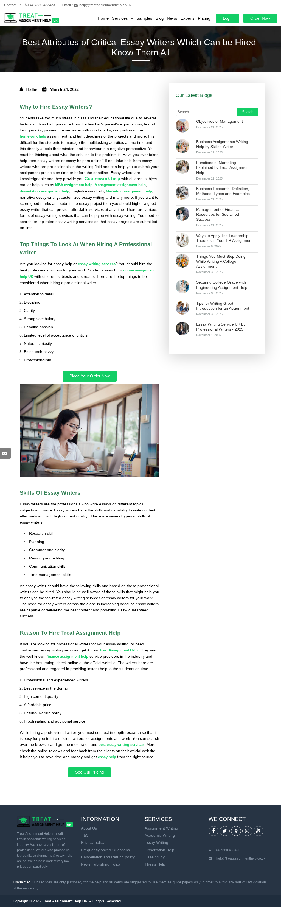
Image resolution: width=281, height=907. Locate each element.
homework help (33, 136)
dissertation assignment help (44, 191)
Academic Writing (160, 835)
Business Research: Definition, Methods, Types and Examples (223, 191)
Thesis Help (155, 864)
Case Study (155, 857)
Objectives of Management (219, 121)
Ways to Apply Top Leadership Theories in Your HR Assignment (224, 238)
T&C (85, 835)
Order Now (260, 18)
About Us (89, 828)
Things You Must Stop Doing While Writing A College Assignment (221, 261)
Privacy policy (93, 842)
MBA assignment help (73, 185)
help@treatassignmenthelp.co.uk (105, 5)
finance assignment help (67, 656)
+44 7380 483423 (41, 5)
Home (103, 18)
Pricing (204, 18)
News (172, 18)
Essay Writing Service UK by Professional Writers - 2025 (220, 326)
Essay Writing (156, 842)
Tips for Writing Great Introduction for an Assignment (222, 305)
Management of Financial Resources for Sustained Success (218, 214)
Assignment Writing (161, 828)
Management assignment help (120, 185)
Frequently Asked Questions (105, 850)
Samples (144, 18)
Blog (160, 18)
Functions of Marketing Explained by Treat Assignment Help (223, 167)
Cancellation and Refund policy (108, 857)
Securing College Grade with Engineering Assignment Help (221, 284)
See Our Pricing (89, 772)
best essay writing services (121, 745)
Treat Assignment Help (118, 650)
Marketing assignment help (129, 191)
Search (247, 112)
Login (227, 18)
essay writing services (97, 264)
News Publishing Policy (101, 864)
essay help (107, 757)
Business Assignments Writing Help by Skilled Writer (222, 144)
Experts (188, 18)
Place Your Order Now (89, 376)
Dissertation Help (159, 850)
